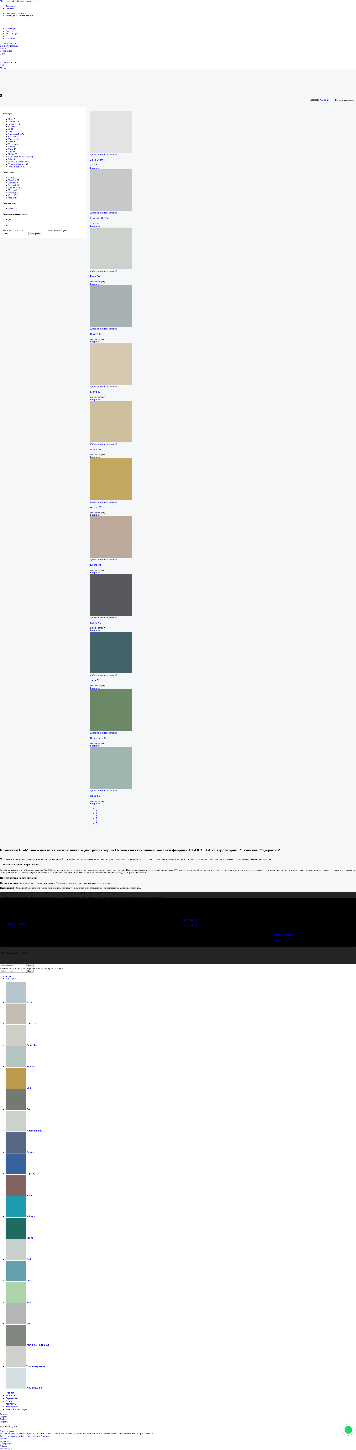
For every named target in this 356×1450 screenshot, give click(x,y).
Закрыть (4, 1417)
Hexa (10, 119)
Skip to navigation (8, 1)
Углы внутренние (16, 164)
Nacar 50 (95, 564)
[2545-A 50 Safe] (111, 210)
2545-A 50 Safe (99, 218)
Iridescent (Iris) (15, 134)
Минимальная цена (12, 230)
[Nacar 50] (111, 557)
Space (11, 146)
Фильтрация (35, 234)
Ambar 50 (96, 507)
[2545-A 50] (111, 152)
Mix (10, 159)
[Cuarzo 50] (111, 326)
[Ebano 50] (111, 615)
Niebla (11, 154)
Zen (10, 131)
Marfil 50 (95, 391)
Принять (45, 1436)
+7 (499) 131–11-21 (190, 925)
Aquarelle (12, 124)
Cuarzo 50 (96, 334)
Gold (10, 129)
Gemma (11, 126)
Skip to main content (26, 1)
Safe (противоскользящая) (20, 157)
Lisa (10, 151)
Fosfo (10, 149)
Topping (12, 139)
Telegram (21, 924)
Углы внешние (15, 167)
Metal (10, 141)
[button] (95, 168)
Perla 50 (95, 276)
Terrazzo (12, 121)
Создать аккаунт (7, 1431)
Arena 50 (95, 449)
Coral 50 (95, 795)
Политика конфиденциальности (43, 953)
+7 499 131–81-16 (8, 43)
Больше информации (20, 1436)
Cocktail (12, 136)
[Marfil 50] (111, 384)
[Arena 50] (111, 441)
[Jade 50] (111, 672)
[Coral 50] (111, 788)
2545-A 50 (96, 159)
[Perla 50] (111, 268)
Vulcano (12, 144)
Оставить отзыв (280, 940)
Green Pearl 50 (98, 738)
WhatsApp (10, 924)
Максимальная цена (57, 230)
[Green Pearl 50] (111, 730)
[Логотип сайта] (9, 24)
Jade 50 (95, 680)
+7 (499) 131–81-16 (190, 920)
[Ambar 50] (111, 499)
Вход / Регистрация (16, 1409)
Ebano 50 (95, 622)
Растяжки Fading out (17, 162)
